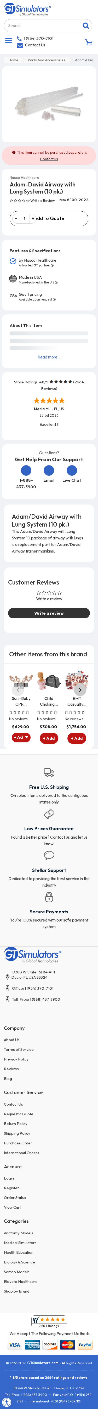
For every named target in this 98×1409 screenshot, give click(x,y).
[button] (20, 200)
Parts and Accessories (46, 60)
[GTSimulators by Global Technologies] (27, 8)
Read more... (49, 357)
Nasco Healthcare (24, 177)
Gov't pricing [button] (35, 296)
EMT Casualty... (76, 701)
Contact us (49, 159)
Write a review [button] (49, 613)
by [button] (37, 262)
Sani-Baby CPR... (21, 701)
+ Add (49, 738)
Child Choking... (49, 701)
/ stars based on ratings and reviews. (49, 1377)
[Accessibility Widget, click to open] (7, 1402)
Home (13, 60)
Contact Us (35, 44)
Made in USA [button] (36, 279)
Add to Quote (49, 218)
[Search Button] (86, 25)
